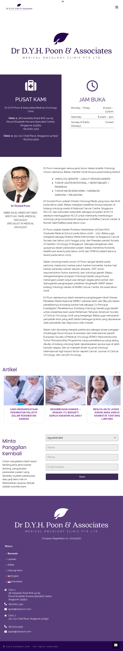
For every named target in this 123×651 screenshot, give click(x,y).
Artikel (11, 564)
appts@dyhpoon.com (19, 609)
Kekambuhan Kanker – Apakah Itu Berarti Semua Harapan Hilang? (65, 412)
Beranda (13, 553)
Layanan (12, 559)
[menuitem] (13, 576)
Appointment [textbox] (55, 437)
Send (82, 476)
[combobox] (82, 438)
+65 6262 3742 (31, 129)
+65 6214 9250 (31, 139)
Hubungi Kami (15, 570)
